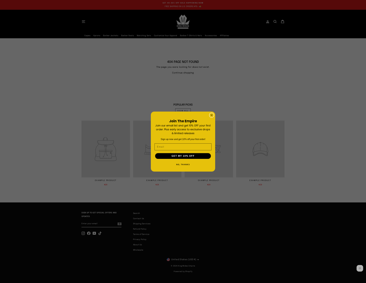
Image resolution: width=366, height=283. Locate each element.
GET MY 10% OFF (183, 156)
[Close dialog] (211, 115)
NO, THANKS (183, 165)
